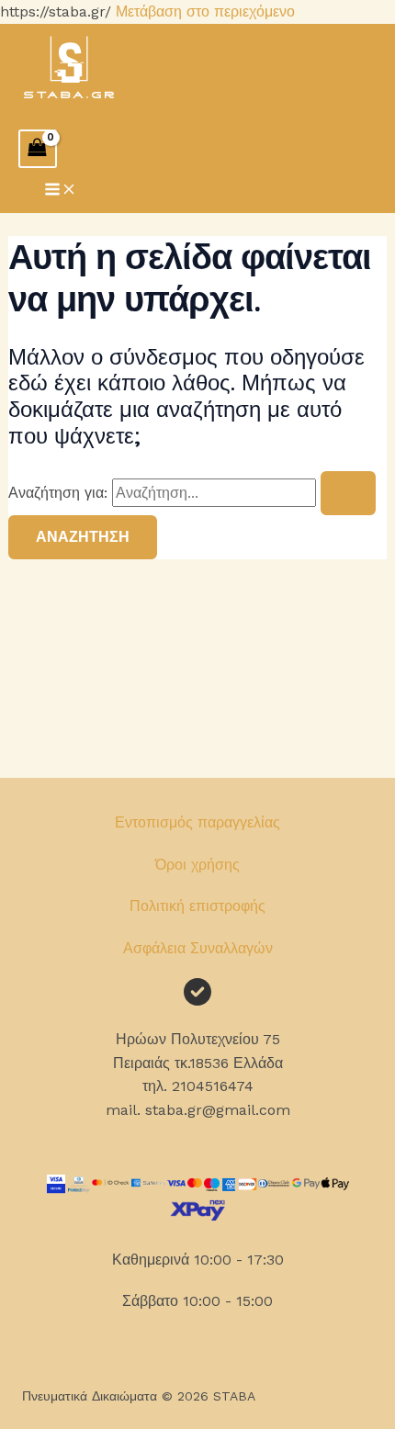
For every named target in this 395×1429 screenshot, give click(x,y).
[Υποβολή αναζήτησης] (348, 493)
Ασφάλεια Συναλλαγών (198, 948)
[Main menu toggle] (60, 190)
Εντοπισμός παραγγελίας (197, 822)
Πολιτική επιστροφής (197, 906)
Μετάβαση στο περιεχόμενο (205, 11)
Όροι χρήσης (197, 864)
